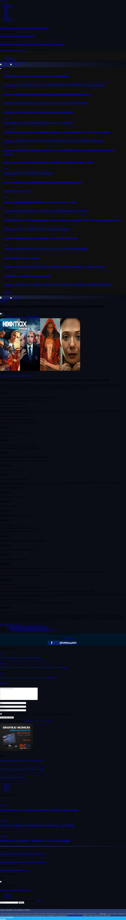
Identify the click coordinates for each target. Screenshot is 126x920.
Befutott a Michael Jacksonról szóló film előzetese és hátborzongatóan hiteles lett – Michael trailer (32, 44)
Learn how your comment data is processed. (38, 721)
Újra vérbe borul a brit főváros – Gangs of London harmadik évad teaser (24, 28)
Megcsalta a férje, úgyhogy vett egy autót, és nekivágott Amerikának (38, 112)
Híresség (6, 16)
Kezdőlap (7, 4)
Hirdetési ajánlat (9, 20)
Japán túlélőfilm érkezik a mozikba (22, 258)
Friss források (8, 6)
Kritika (6, 15)
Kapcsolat (7, 18)
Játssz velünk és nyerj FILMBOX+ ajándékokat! (28, 173)
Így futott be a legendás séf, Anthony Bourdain (27, 276)
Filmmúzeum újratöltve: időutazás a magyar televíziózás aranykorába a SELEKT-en (47, 94)
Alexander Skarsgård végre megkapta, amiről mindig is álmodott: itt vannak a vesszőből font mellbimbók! (57, 285)
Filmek (6, 8)
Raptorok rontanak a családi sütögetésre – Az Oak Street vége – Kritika (40, 202)
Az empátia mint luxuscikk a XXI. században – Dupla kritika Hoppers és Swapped (45, 211)
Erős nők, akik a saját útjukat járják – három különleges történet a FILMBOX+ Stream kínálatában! (55, 85)
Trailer (6, 13)
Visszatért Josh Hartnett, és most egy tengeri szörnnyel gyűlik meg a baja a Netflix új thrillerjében (53, 141)
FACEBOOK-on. (67, 638)
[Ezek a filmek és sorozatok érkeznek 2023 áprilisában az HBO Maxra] (40, 370)
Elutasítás (3, 919)
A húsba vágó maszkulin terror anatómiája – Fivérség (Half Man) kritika (41, 238)
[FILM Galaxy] (10, 64)
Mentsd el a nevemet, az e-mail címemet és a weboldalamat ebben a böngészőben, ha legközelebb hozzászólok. (36, 714)
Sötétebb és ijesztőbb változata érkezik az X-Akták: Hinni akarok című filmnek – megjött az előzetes (54, 267)
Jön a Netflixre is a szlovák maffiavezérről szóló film (17, 36)
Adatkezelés (8, 57)
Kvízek (6, 11)
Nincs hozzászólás (32, 315)
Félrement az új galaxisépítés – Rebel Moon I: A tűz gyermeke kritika (35, 840)
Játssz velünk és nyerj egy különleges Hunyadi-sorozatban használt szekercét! (43, 182)
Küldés (21, 902)
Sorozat (6, 9)
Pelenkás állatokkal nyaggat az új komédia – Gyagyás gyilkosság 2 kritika (33, 630)
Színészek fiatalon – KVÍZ (17, 191)
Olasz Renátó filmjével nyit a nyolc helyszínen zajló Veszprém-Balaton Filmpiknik (45, 103)
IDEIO (39, 900)
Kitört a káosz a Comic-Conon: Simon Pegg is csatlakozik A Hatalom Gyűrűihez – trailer (49, 162)
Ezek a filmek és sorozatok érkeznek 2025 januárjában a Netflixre (22, 761)
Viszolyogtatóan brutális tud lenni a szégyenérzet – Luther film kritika (28, 628)
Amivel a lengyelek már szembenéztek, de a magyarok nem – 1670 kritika (37, 825)
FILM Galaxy (6, 315)
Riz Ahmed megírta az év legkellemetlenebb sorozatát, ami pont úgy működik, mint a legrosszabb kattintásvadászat (62, 220)
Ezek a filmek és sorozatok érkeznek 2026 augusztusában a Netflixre (38, 123)
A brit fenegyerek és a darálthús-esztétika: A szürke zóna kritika (36, 229)
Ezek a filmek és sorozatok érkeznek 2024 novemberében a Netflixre (22, 769)
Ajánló (2, 625)
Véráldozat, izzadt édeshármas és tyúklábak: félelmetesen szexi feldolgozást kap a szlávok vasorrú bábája (57, 132)
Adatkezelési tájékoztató (74, 915)
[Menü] (1, 68)
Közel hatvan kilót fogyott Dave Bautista (13, 777)
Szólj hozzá (3, 683)
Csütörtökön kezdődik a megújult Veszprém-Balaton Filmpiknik (36, 76)
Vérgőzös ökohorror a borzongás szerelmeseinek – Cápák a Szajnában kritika (39, 809)
